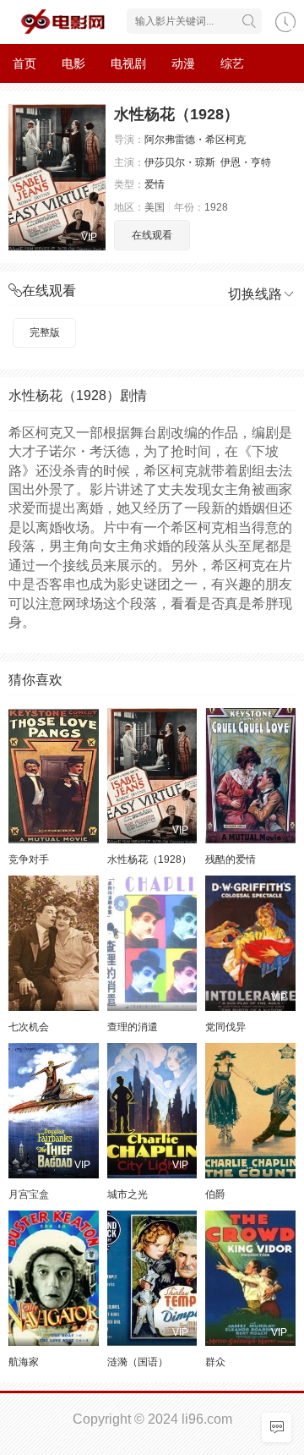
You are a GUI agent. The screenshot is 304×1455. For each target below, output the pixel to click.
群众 (215, 1362)
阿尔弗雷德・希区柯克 (195, 140)
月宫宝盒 (28, 1194)
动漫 (183, 63)
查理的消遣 (132, 1027)
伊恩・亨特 (245, 162)
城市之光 (127, 1194)
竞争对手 (28, 859)
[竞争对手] (53, 775)
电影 (73, 63)
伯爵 (215, 1194)
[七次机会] (53, 943)
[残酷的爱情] (250, 775)
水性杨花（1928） (149, 859)
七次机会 (28, 1027)
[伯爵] (250, 1110)
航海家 (23, 1362)
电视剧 (128, 63)
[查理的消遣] (152, 943)
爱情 (154, 184)
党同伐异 (225, 1027)
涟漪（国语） (137, 1362)
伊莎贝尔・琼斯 (179, 162)
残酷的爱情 (230, 859)
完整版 (45, 332)
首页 (24, 63)
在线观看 (152, 235)
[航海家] (53, 1278)
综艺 (232, 63)
